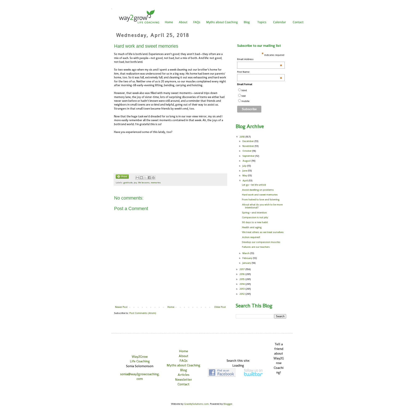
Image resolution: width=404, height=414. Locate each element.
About (183, 356)
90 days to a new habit (255, 222)
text (244, 96)
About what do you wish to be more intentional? (262, 206)
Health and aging (252, 227)
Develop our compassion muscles (261, 242)
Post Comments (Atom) (142, 313)
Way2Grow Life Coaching (140, 358)
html (244, 90)
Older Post (220, 307)
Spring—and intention (254, 212)
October (247, 151)
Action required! (251, 237)
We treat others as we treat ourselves (263, 232)
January (247, 263)
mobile (245, 101)
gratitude (128, 182)
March (246, 253)
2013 (242, 289)
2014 (242, 284)
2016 (242, 274)
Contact (183, 384)
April (245, 180)
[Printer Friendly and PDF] (122, 177)
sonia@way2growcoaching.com (139, 376)
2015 (242, 279)
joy (135, 182)
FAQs (183, 360)
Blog (183, 370)
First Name (259, 72)
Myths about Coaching (183, 365)
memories (156, 182)
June (245, 170)
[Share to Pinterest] (153, 178)
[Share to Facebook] (149, 178)
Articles (183, 374)
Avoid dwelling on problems (258, 190)
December (248, 141)
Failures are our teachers (256, 247)
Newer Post (121, 307)
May (245, 175)
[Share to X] (145, 178)
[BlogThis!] (141, 178)
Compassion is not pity (255, 217)
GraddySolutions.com (196, 404)
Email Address (259, 59)
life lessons (144, 182)
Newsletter (183, 379)
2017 (242, 269)
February (247, 258)
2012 (242, 294)
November (248, 146)
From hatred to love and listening (260, 199)
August (246, 160)
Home (170, 307)
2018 (242, 136)
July (244, 165)
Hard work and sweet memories (260, 194)
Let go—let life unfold (254, 184)
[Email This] (137, 178)
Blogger (227, 404)
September (248, 156)
